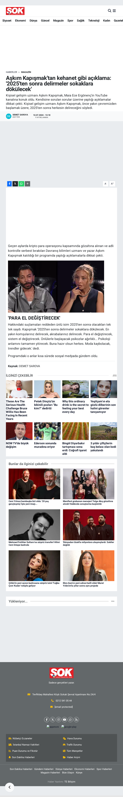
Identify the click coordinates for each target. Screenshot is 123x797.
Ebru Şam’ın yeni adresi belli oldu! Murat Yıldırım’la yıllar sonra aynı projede (83, 584)
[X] (52, 719)
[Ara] (109, 10)
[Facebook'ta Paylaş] (9, 183)
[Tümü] (112, 601)
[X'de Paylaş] (15, 183)
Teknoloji (93, 20)
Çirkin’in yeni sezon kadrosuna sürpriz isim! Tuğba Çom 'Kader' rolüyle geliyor (34, 584)
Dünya (33, 20)
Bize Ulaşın (68, 772)
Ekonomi (20, 20)
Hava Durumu (74, 738)
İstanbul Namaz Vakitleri (26, 744)
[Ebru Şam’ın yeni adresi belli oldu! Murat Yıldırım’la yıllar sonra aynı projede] (89, 565)
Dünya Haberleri (64, 769)
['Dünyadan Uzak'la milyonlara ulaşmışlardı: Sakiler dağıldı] (89, 524)
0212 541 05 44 (64, 700)
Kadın (106, 20)
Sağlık (80, 20)
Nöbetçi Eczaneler (22, 738)
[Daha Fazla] (27, 183)
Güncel (45, 20)
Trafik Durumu (74, 744)
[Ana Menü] (114, 10)
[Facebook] (46, 719)
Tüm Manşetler (75, 750)
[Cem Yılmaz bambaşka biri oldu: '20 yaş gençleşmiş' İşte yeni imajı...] (34, 483)
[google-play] (69, 727)
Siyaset (6, 20)
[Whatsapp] (70, 719)
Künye (79, 772)
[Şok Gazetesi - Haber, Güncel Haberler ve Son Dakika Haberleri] (15, 11)
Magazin (58, 20)
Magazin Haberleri (50, 772)
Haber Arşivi (73, 757)
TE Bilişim (69, 781)
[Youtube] (64, 719)
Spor (70, 20)
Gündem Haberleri (43, 769)
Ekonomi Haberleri (84, 769)
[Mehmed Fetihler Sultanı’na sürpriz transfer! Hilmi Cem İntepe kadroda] (34, 524)
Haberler (11, 72)
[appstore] (52, 727)
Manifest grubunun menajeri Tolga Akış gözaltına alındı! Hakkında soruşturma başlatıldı (88, 502)
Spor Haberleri (104, 769)
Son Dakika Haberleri (23, 757)
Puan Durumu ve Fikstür (25, 750)
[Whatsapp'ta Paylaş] (21, 183)
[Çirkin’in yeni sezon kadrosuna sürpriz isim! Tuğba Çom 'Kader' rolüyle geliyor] (34, 565)
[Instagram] (58, 719)
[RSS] (76, 719)
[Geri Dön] (9, 787)
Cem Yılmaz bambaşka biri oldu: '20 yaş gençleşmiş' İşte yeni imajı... (29, 502)
